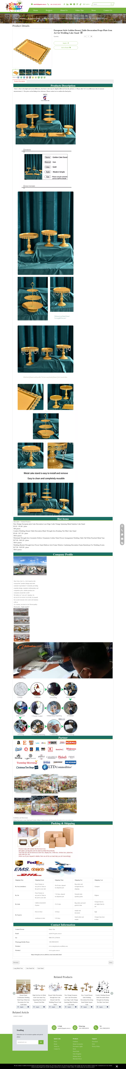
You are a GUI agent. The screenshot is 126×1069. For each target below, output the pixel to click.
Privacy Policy (96, 1046)
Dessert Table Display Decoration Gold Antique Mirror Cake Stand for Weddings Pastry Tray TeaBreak (87, 999)
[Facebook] (64, 4)
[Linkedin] (67, 4)
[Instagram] (74, 4)
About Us (64, 10)
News (93, 10)
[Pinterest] (77, 4)
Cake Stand (40, 968)
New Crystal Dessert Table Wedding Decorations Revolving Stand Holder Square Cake (55, 999)
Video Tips (79, 10)
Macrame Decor (77, 1058)
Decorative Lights (78, 1046)
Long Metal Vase (18, 968)
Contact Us (108, 10)
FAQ (93, 1044)
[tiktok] (80, 4)
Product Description (19, 81)
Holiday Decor (77, 1056)
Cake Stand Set (30, 968)
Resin (74, 1049)
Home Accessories (78, 1044)
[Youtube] (71, 4)
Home (35, 10)
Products (49, 10)
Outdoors (75, 1041)
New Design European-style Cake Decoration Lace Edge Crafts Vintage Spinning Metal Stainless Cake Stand (39, 999)
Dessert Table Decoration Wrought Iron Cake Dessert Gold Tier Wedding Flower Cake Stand (23, 999)
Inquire (65, 43)
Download (95, 1041)
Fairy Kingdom (77, 1054)
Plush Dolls (76, 1051)
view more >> (17, 521)
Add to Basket (65, 47)
